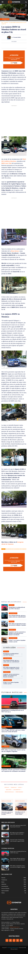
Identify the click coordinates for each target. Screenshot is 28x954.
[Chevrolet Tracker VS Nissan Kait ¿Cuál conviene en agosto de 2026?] (5, 841)
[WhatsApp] (12, 45)
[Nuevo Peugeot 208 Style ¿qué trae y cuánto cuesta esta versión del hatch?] (4, 615)
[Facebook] (2, 45)
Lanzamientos (13, 613)
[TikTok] (14, 940)
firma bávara (15, 251)
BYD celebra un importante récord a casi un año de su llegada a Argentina (17, 624)
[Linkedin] (15, 45)
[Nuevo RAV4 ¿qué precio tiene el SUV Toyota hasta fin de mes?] (5, 827)
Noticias (11, 605)
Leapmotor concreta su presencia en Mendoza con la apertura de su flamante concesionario (17, 633)
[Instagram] (10, 940)
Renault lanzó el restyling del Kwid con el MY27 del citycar (17, 608)
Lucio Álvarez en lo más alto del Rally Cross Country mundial (20, 813)
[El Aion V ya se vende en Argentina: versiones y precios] (4, 640)
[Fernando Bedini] (9, 37)
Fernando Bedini (17, 37)
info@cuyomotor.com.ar (15, 927)
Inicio (2, 22)
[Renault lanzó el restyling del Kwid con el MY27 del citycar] (4, 607)
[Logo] (14, 2)
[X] (5, 45)
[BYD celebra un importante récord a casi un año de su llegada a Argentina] (4, 624)
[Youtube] (21, 940)
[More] (25, 45)
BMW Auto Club (6, 163)
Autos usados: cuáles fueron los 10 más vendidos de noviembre (7, 813)
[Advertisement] (14, 120)
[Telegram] (22, 45)
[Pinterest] (9, 45)
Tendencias (6, 22)
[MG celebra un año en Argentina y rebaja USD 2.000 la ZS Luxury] (5, 834)
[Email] (18, 45)
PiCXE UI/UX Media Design (12, 947)
